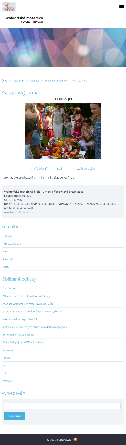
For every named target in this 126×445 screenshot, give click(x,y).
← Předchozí (39, 168)
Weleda (6, 380)
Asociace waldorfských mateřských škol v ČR (27, 303)
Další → (62, 168)
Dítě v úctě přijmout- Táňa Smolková (22, 342)
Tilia (4, 373)
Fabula (6, 357)
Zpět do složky (86, 168)
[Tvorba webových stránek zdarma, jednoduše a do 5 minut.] (75, 439)
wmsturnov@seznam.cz (19, 212)
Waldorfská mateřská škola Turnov (24, 20)
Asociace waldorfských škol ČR (19, 319)
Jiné (4, 251)
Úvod (4, 80)
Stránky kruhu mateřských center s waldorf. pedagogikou (34, 326)
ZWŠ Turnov (9, 288)
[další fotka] (119, 131)
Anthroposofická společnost (18, 334)
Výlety (5, 266)
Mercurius (8, 350)
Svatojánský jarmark (56, 80)
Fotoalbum (18, 80)
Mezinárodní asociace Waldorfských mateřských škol (32, 311)
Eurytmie (7, 235)
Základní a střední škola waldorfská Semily (26, 296)
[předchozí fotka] (7, 131)
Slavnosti (35, 80)
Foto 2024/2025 (11, 243)
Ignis (5, 365)
